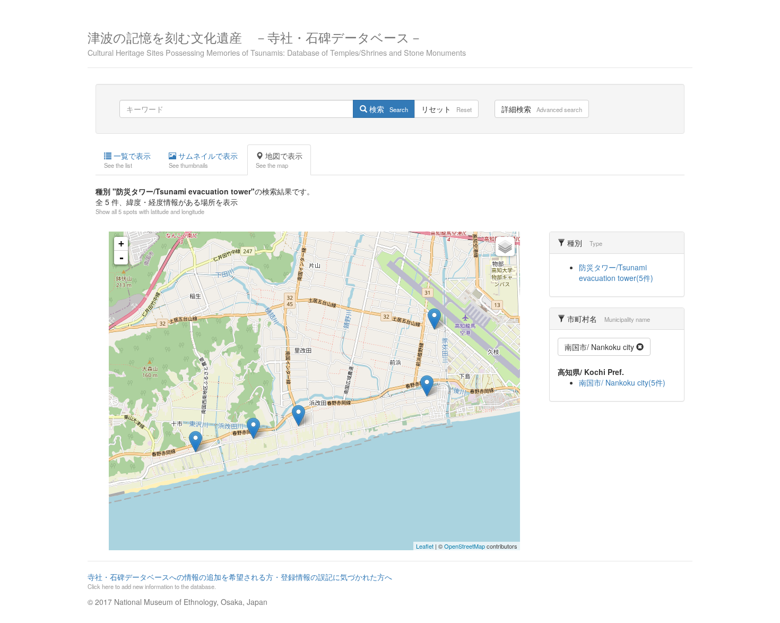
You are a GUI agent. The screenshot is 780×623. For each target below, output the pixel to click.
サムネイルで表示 (203, 159)
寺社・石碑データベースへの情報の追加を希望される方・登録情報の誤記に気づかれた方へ (240, 581)
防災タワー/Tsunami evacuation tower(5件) (616, 272)
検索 (387, 109)
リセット (446, 109)
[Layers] (505, 246)
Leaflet (425, 546)
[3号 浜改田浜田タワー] (253, 428)
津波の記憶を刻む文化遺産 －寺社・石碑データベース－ (277, 42)
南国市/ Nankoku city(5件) (622, 382)
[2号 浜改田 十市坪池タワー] (195, 442)
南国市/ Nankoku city (600, 347)
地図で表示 (279, 159)
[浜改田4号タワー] (298, 415)
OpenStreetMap (464, 546)
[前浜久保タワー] (427, 386)
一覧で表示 (127, 159)
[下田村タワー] (434, 319)
